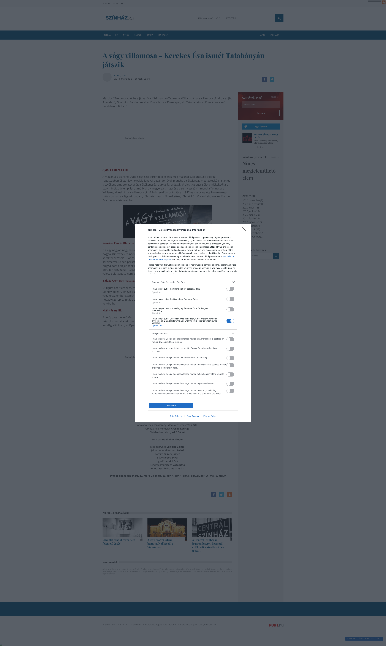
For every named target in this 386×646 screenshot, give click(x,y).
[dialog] (193, 323)
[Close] (245, 230)
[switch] (230, 289)
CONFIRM (171, 405)
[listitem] (193, 282)
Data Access (193, 416)
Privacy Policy (210, 416)
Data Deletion (175, 416)
